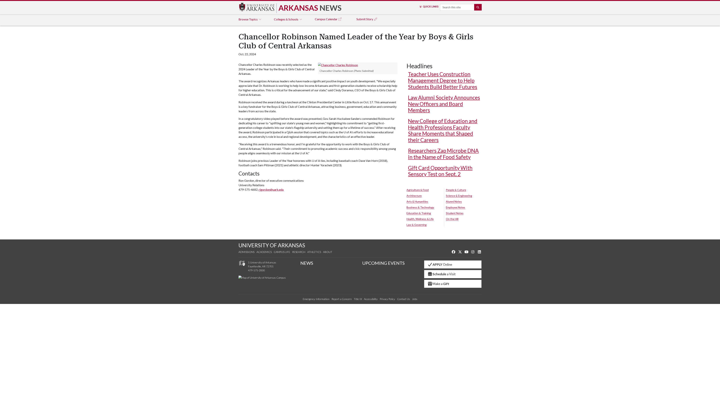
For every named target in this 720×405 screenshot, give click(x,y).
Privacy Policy (387, 299)
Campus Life (282, 252)
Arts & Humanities (417, 201)
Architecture (414, 195)
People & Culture (456, 189)
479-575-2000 (256, 270)
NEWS (306, 263)
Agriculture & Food (417, 189)
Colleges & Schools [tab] (286, 19)
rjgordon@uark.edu (271, 189)
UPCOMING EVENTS (383, 263)
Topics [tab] (248, 19)
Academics (264, 252)
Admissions (246, 252)
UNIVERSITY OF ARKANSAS (271, 245)
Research (298, 252)
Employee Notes (455, 207)
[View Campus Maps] (241, 266)
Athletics (314, 252)
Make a (441, 284)
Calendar (326, 19)
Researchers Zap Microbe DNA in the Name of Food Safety (443, 153)
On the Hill (452, 218)
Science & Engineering (459, 195)
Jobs (414, 299)
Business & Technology (420, 207)
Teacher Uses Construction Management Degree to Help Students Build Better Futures (442, 80)
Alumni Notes (454, 201)
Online (442, 264)
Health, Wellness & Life (420, 218)
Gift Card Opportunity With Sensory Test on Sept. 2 (440, 171)
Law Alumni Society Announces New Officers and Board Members (444, 103)
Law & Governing (416, 224)
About (327, 252)
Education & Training (418, 213)
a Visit (444, 274)
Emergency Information (316, 299)
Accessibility (371, 299)
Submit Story (365, 19)
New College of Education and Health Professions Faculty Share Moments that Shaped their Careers (442, 130)
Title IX (358, 299)
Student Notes (455, 213)
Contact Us (403, 299)
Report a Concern (342, 299)
